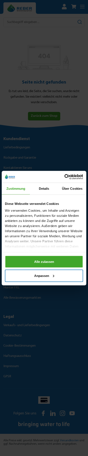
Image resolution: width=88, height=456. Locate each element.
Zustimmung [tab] (15, 188)
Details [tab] (44, 188)
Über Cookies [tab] (72, 188)
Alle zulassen (44, 261)
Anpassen (41, 275)
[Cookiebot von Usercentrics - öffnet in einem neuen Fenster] (64, 177)
